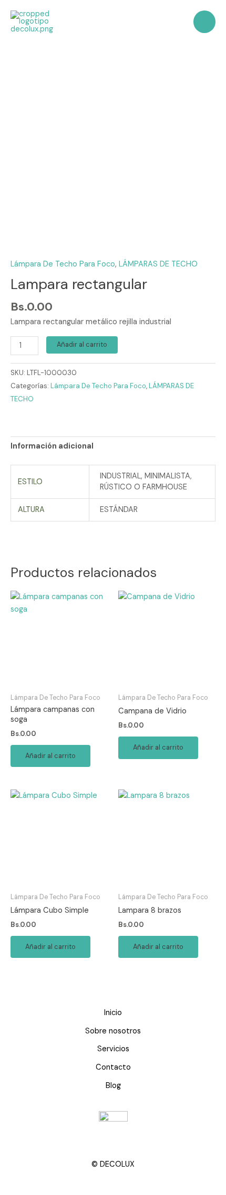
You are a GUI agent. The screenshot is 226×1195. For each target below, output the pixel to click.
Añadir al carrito (82, 344)
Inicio (113, 1013)
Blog (113, 1086)
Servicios (113, 1049)
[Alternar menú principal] (204, 21)
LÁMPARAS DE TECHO (158, 264)
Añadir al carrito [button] (50, 755)
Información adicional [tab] (52, 446)
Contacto (113, 1067)
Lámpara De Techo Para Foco (63, 264)
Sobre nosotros (113, 1031)
